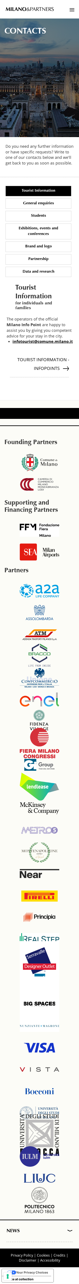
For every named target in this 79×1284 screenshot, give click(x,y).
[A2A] (39, 591)
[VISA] (39, 1048)
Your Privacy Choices (32, 1272)
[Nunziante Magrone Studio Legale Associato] (39, 1026)
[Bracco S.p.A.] (39, 656)
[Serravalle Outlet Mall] (39, 961)
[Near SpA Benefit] (39, 874)
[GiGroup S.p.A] (39, 765)
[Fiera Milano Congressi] (39, 743)
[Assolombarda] (39, 612)
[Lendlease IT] (39, 786)
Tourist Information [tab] (38, 191)
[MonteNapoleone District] (39, 852)
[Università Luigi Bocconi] (39, 1091)
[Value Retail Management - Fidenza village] (39, 721)
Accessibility (50, 1260)
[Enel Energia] (39, 699)
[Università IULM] (39, 1156)
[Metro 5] (39, 830)
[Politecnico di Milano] (39, 1200)
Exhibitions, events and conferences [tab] (38, 231)
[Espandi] (68, 1231)
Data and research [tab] (38, 272)
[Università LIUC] (39, 1178)
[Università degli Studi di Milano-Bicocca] (39, 1135)
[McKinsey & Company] (39, 808)
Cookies (43, 1255)
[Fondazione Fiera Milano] (39, 530)
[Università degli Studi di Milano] (39, 1113)
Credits (59, 1255)
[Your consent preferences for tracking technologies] (8, 1276)
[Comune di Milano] (39, 462)
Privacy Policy (22, 1255)
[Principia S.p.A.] (39, 917)
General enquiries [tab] (38, 203)
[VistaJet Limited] (39, 1069)
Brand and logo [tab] (38, 246)
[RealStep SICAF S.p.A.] (39, 939)
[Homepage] (29, 9)
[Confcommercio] (39, 678)
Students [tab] (38, 216)
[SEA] (39, 552)
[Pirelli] (39, 895)
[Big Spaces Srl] (39, 1004)
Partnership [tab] (38, 259)
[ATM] (39, 634)
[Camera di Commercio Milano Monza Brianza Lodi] (39, 484)
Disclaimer (27, 1260)
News (13, 1231)
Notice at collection (19, 1279)
